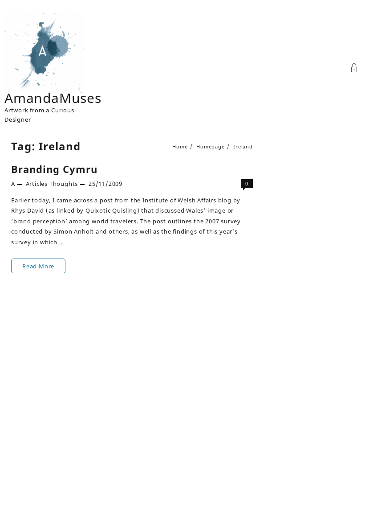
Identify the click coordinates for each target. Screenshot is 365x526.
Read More (38, 267)
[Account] (354, 69)
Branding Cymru (54, 169)
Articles (37, 184)
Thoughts (63, 184)
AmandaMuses (52, 98)
